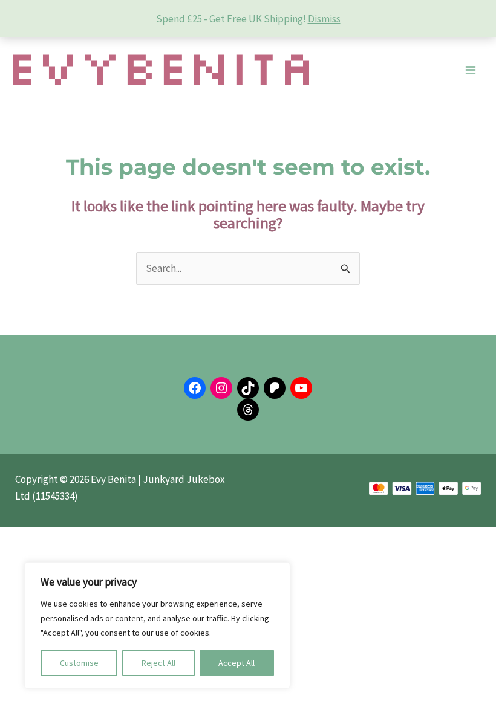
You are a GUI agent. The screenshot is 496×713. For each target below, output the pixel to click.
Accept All (236, 662)
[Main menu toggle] (470, 70)
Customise (79, 662)
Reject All (158, 662)
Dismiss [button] (324, 18)
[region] (157, 625)
